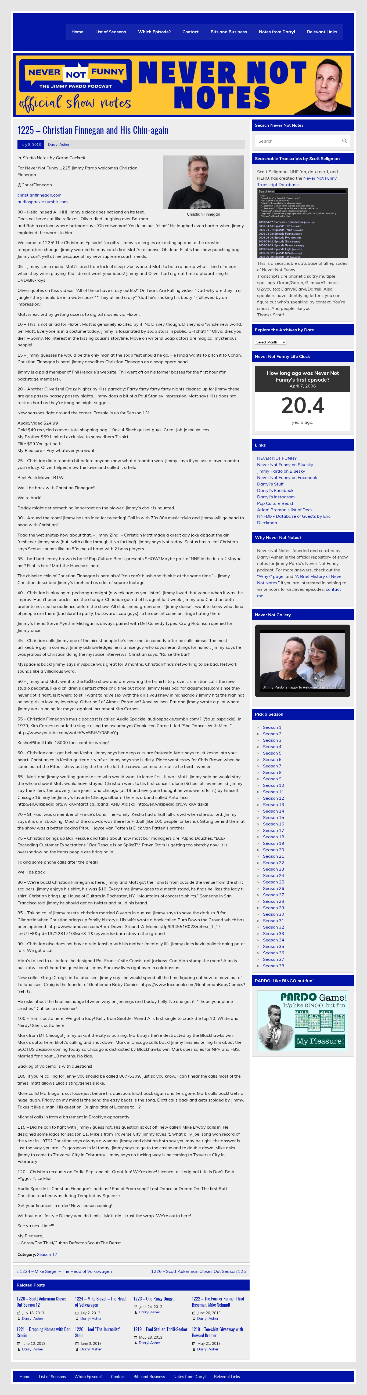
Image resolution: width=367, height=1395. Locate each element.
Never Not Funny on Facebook (287, 477)
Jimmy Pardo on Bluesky (281, 471)
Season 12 (47, 1254)
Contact (190, 31)
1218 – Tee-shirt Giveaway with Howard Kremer (217, 1332)
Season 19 (273, 843)
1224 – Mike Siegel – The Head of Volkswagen (100, 1301)
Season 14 (273, 811)
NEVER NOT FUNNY (277, 458)
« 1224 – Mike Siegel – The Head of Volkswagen (64, 1271)
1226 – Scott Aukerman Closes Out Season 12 (41, 1301)
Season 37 (273, 959)
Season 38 (273, 965)
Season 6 (272, 759)
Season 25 (273, 882)
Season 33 (273, 933)
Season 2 (272, 733)
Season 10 (273, 785)
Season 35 (273, 946)
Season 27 (273, 894)
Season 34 (273, 940)
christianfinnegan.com (39, 195)
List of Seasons (110, 31)
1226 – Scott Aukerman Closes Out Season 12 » (198, 1271)
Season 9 (272, 778)
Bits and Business (229, 31)
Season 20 (273, 849)
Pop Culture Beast (275, 503)
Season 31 (273, 920)
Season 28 (273, 901)
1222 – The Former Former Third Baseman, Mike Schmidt (218, 1301)
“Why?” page (270, 576)
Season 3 (272, 740)
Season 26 (273, 888)
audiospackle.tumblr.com (42, 201)
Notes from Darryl (277, 31)
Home (77, 31)
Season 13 (273, 804)
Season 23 (273, 869)
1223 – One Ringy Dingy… (154, 1298)
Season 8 (272, 772)
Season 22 (273, 862)
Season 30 (273, 914)
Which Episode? (154, 31)
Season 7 (272, 766)
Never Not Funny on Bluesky (285, 464)
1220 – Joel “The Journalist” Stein (97, 1332)
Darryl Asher (58, 144)
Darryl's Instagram (276, 496)
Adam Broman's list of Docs (284, 509)
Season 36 (273, 952)
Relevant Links (322, 31)
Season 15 (273, 817)
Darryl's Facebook (275, 490)
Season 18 (273, 836)
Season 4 (272, 746)
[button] (290, 678)
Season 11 (273, 791)
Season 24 (273, 875)
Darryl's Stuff (270, 484)
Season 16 (273, 824)
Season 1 (272, 727)
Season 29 (273, 907)
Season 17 (273, 830)
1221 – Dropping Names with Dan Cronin (43, 1332)
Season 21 (273, 856)
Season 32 (273, 927)
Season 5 (272, 753)
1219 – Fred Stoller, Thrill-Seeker (160, 1329)
